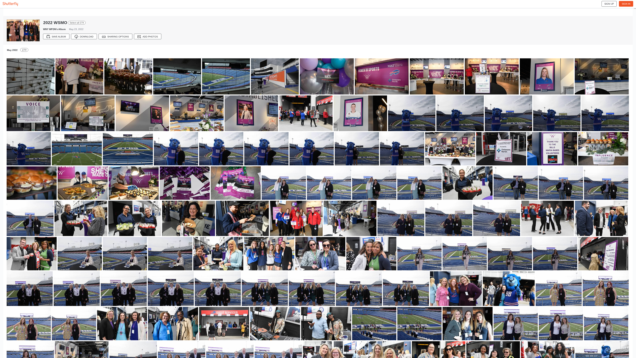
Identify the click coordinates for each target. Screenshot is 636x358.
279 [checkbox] (24, 50)
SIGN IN (626, 3)
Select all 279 (77, 22)
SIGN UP (609, 3)
